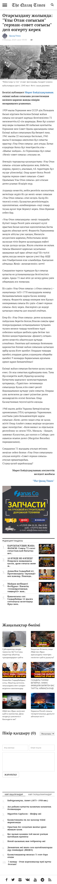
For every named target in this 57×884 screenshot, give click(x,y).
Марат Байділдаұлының (39, 92)
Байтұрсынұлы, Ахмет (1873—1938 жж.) (27, 800)
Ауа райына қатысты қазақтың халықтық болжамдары (29, 807)
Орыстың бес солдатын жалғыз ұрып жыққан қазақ (26, 828)
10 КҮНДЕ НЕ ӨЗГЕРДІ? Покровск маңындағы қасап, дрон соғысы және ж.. (21, 562)
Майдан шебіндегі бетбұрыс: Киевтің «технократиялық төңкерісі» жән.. (18, 587)
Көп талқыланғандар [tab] (40, 794)
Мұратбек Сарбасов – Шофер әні (24, 813)
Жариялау (10, 774)
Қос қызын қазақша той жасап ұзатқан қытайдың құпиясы (27, 835)
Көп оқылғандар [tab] (14, 794)
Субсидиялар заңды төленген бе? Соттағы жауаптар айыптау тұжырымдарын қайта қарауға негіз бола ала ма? (12, 656)
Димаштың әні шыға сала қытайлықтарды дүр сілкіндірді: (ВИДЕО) (29, 848)
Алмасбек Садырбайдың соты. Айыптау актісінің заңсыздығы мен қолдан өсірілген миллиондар (13, 684)
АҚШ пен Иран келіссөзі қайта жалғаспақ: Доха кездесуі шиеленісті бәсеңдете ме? (13, 715)
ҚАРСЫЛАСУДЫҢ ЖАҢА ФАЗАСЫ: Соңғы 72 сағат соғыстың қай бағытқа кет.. (21, 549)
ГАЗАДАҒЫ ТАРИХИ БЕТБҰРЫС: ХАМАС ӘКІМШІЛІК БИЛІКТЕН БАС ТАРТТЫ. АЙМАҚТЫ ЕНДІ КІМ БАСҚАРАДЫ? (42, 685)
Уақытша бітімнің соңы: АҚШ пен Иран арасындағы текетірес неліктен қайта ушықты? (42, 653)
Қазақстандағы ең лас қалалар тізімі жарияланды (26, 821)
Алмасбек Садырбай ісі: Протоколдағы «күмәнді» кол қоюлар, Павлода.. (21, 573)
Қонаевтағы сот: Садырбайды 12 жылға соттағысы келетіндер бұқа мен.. (20, 600)
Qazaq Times (15, 35)
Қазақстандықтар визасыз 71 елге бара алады (27, 855)
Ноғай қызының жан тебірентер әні (26, 841)
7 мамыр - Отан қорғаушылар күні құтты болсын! (29, 862)
